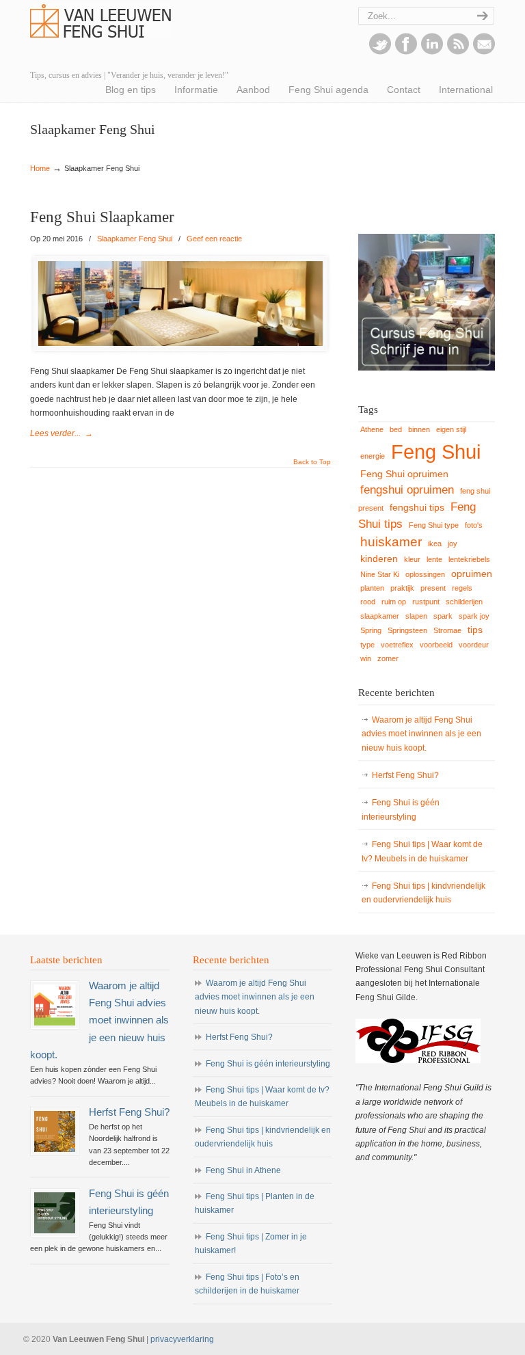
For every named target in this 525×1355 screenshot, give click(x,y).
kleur (412, 559)
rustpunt (426, 602)
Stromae (447, 630)
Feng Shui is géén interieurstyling (401, 809)
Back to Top (312, 462)
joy (452, 543)
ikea (435, 543)
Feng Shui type (434, 525)
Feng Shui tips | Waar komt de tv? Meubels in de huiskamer (422, 851)
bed (396, 429)
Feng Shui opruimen (404, 473)
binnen (419, 429)
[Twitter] (380, 52)
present (433, 588)
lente (434, 559)
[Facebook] (406, 52)
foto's (474, 525)
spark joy (474, 616)
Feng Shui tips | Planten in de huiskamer (254, 1203)
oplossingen (425, 574)
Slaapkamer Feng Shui (134, 238)
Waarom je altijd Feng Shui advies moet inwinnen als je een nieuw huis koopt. (421, 734)
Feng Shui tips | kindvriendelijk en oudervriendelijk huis (423, 892)
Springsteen (407, 630)
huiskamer (391, 542)
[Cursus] (426, 368)
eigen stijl (451, 429)
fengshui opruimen (407, 489)
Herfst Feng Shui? (405, 775)
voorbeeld (436, 645)
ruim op (393, 602)
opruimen (471, 573)
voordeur (474, 645)
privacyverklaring (182, 1339)
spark (443, 616)
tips (475, 629)
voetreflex (397, 645)
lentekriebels (469, 559)
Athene (371, 429)
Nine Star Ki (379, 574)
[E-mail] (484, 52)
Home (40, 168)
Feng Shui (436, 451)
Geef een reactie (214, 238)
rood (367, 602)
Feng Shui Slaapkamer (102, 217)
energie (372, 456)
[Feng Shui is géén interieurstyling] (54, 1212)
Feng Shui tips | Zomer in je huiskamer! (251, 1243)
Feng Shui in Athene (243, 1170)
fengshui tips (417, 507)
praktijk (402, 588)
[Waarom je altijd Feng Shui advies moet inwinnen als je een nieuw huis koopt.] (54, 1004)
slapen (416, 616)
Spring (370, 630)
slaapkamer (379, 616)
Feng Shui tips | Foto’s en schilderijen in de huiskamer (247, 1284)
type (367, 645)
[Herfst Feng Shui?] (54, 1131)
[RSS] (458, 52)
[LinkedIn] (432, 52)
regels (462, 588)
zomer (388, 658)
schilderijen (464, 602)
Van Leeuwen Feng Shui (101, 21)
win (365, 658)
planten (372, 588)
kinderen (379, 558)
